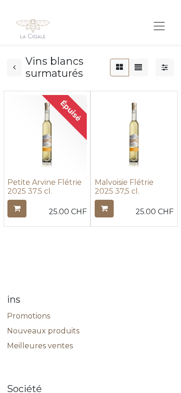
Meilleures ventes (40, 345)
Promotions (28, 316)
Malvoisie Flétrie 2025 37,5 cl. (124, 187)
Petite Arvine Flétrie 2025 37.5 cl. (44, 187)
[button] (16, 208)
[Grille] (119, 67)
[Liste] (138, 67)
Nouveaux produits (43, 330)
